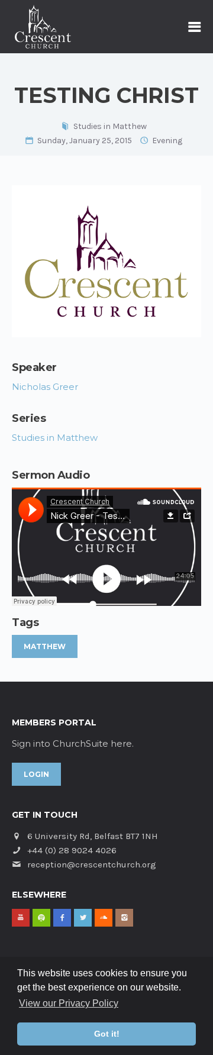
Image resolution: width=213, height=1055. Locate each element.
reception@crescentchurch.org (91, 864)
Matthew (45, 646)
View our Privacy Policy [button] (68, 1003)
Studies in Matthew (110, 126)
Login (36, 774)
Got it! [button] (107, 1033)
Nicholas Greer (45, 386)
